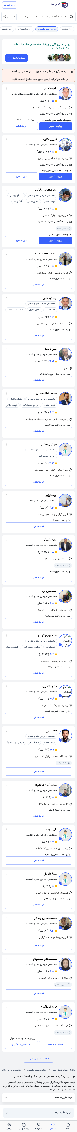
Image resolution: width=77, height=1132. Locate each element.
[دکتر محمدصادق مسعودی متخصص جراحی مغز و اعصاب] (65, 964)
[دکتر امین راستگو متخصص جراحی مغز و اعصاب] (65, 545)
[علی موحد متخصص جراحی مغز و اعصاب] (65, 834)
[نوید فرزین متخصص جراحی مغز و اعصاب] (65, 500)
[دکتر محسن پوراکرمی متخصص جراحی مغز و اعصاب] (65, 640)
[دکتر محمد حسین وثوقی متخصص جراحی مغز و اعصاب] (65, 923)
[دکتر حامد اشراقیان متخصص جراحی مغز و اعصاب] (65, 1012)
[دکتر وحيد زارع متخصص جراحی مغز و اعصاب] (65, 736)
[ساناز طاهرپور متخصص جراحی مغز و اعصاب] (65, 691)
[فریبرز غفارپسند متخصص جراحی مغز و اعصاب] (65, 144)
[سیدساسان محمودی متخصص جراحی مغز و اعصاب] (65, 790)
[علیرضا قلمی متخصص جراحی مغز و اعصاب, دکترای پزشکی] (65, 93)
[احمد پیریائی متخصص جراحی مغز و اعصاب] (65, 596)
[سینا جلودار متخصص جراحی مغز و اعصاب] (65, 879)
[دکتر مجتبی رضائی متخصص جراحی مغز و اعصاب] (65, 449)
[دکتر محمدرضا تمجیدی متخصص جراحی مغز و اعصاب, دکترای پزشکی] (65, 398)
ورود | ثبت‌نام (9, 5)
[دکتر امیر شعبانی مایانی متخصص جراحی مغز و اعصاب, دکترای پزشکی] (65, 195)
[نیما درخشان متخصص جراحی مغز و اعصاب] (65, 303)
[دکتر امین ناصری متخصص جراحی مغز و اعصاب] (65, 354)
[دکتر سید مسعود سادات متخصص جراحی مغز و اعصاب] (65, 259)
